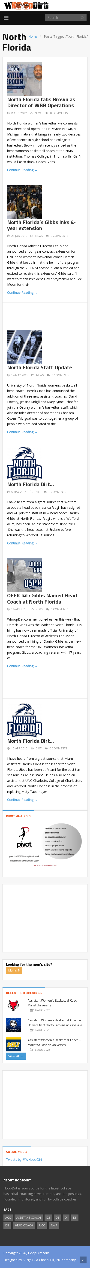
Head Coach (24, 1225)
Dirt (38, 492)
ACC (8, 1218)
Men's (13, 970)
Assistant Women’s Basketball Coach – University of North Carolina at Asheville (55, 1022)
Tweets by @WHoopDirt (24, 1159)
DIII (7, 1225)
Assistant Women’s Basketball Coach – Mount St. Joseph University (54, 1042)
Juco (42, 1225)
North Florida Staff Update (39, 367)
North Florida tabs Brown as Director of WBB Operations (41, 102)
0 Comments (59, 113)
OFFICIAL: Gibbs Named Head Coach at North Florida (42, 598)
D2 (48, 1218)
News (38, 113)
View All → (16, 1056)
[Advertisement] (48, 313)
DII (75, 1218)
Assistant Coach (28, 1218)
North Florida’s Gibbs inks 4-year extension (41, 225)
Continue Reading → (22, 170)
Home (33, 36)
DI (66, 1218)
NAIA (54, 1225)
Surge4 (28, 1260)
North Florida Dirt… (30, 484)
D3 (57, 1218)
